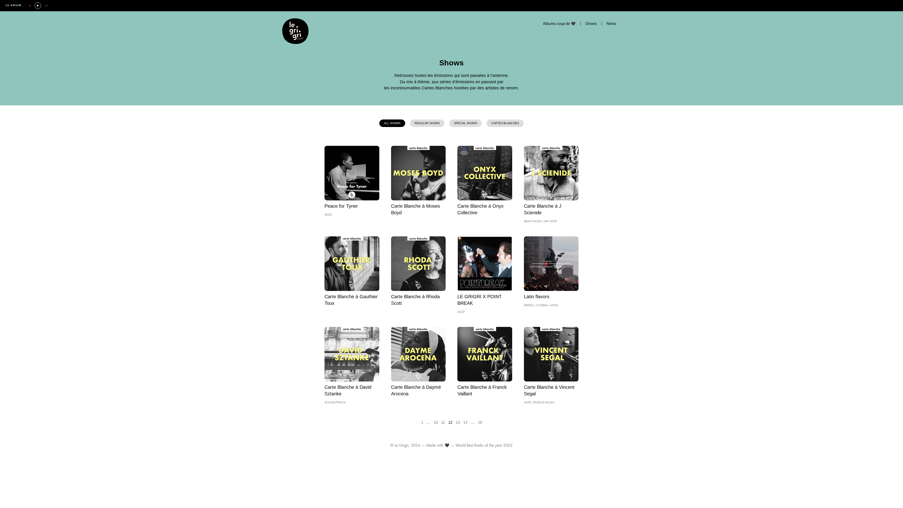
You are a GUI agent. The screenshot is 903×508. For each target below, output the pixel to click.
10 (436, 423)
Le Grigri (14, 5)
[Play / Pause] (38, 5)
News (611, 24)
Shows (591, 24)
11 (443, 423)
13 (458, 423)
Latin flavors (536, 296)
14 (465, 423)
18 (480, 423)
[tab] (392, 123)
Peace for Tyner (341, 206)
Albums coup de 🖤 (559, 24)
